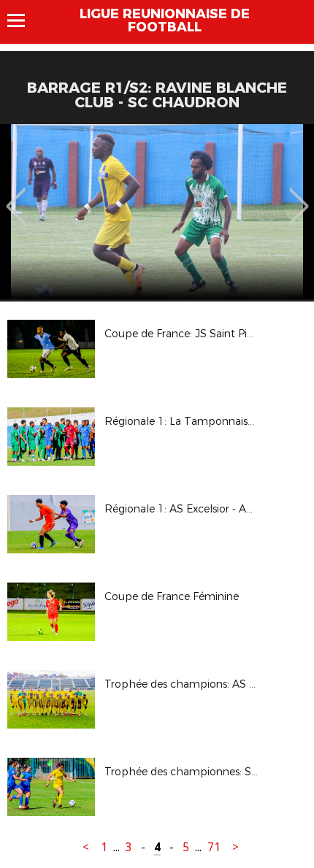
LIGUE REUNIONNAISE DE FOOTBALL (165, 20)
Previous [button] (15, 195)
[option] (157, 211)
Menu (23, 20)
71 (214, 847)
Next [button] (299, 195)
